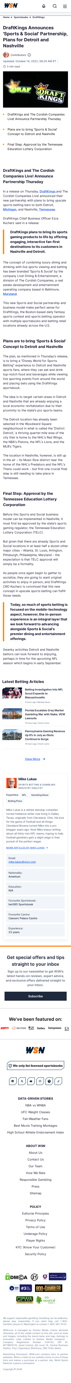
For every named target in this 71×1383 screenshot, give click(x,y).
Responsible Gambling (35, 1180)
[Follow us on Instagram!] (40, 1081)
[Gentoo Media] (20, 1288)
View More (32, 759)
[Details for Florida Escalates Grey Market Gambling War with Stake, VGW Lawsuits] (12, 716)
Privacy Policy (35, 1220)
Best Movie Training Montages (35, 1125)
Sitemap (35, 1193)
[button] (65, 6)
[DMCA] (16, 1276)
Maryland (10, 294)
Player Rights (35, 1240)
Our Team (35, 1166)
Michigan (9, 209)
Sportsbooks (21, 17)
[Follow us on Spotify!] (49, 1081)
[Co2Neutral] (45, 1300)
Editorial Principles (35, 1213)
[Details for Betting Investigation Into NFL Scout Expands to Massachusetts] (12, 695)
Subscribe (35, 996)
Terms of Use (35, 1227)
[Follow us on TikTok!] (58, 1081)
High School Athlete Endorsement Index (35, 1132)
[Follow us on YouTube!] (31, 1081)
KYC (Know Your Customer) (35, 1247)
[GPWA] (24, 1300)
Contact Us (35, 1159)
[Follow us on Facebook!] (13, 1081)
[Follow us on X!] (22, 1081)
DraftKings (39, 17)
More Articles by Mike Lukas (25, 847)
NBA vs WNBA (35, 1105)
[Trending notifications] (44, 6)
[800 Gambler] (48, 1288)
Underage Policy (35, 1234)
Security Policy (35, 1254)
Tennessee (47, 209)
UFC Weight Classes (35, 1112)
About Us (35, 1152)
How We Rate (35, 1173)
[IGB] (53, 1276)
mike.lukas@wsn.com (22, 861)
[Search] (54, 6)
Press (35, 1186)
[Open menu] (64, 6)
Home (6, 17)
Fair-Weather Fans (35, 1119)
